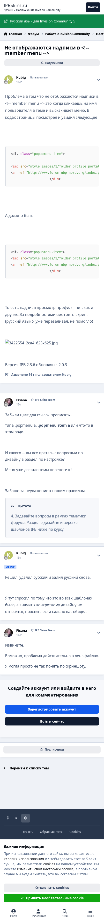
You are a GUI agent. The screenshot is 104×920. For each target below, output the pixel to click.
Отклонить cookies (52, 887)
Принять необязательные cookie (55, 898)
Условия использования (24, 859)
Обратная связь (51, 832)
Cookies (75, 832)
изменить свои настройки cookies (45, 869)
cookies (49, 864)
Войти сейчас (52, 721)
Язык (27, 832)
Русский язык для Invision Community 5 (42, 21)
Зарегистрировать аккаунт (52, 709)
